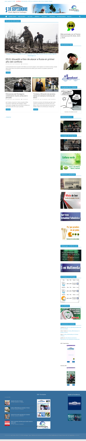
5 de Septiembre (17, 64)
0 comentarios (25, 64)
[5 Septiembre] (6, 16)
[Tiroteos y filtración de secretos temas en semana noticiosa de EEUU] (45, 78)
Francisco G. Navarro (76, 186)
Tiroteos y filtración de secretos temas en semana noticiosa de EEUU (44, 95)
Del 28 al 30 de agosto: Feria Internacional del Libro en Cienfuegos (35, 1)
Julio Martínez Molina (75, 130)
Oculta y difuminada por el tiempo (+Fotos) (20, 407)
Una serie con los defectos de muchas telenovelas (71, 127)
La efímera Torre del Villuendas (69, 183)
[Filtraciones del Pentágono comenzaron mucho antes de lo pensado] (18, 78)
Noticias (30, 16)
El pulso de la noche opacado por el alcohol (20, 414)
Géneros (37, 16)
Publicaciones (21, 16)
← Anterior (8, 117)
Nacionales (52, 16)
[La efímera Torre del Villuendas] (70, 178)
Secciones (44, 16)
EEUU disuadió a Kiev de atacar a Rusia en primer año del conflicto (30, 60)
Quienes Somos (12, 16)
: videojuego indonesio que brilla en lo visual (70, 254)
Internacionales (61, 16)
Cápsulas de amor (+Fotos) (17, 401)
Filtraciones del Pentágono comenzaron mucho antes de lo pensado (17, 95)
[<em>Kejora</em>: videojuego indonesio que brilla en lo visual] (70, 250)
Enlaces (69, 16)
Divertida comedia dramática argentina (69, 145)
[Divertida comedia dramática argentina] (70, 140)
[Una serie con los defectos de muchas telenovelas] (70, 121)
